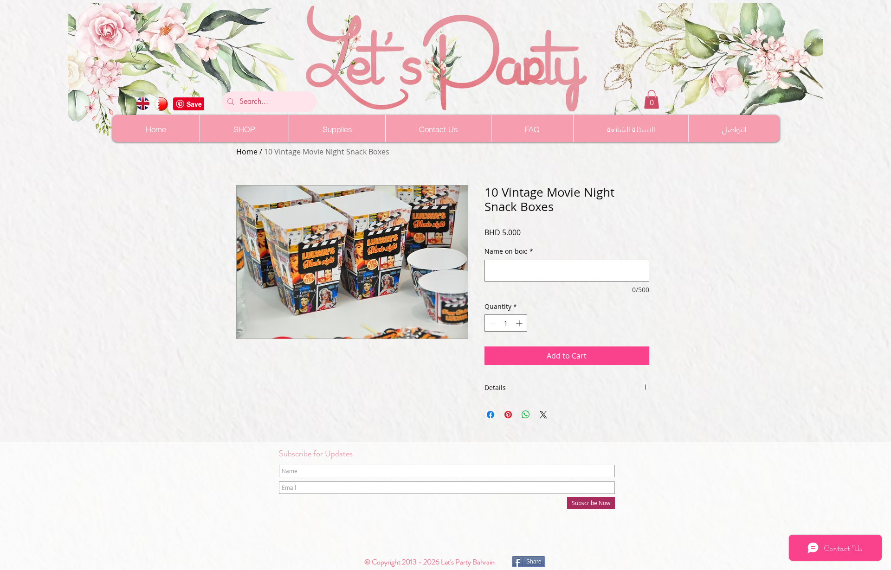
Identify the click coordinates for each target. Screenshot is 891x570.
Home (247, 152)
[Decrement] (491, 323)
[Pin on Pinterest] (508, 414)
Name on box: (508, 251)
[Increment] (520, 323)
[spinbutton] (505, 323)
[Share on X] (543, 414)
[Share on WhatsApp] (525, 414)
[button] (651, 99)
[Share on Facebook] (490, 414)
